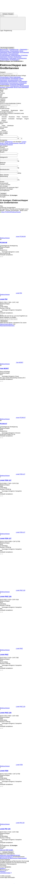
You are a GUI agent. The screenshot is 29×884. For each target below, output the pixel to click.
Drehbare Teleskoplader (14, 56)
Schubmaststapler (5, 55)
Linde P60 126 (5, 829)
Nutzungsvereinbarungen (7, 325)
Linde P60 (3, 299)
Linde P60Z (4, 654)
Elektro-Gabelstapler (13, 52)
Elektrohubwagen (16, 55)
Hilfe (7, 850)
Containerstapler (5, 59)
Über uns (2, 850)
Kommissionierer (22, 58)
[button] (14, 39)
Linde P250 (4, 771)
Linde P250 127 (5, 480)
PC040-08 (3, 242)
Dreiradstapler (4, 54)
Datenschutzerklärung (6, 856)
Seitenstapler (13, 58)
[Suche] (12, 23)
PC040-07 (3, 424)
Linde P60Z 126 (5, 596)
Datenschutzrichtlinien (6, 324)
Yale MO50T (4, 368)
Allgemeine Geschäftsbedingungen (10, 855)
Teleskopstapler (14, 51)
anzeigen (3, 193)
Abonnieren (4, 321)
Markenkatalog (22, 858)
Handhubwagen (14, 59)
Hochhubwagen (24, 52)
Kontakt (11, 850)
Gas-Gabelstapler (13, 54)
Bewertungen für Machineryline (9, 858)
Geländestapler (4, 58)
